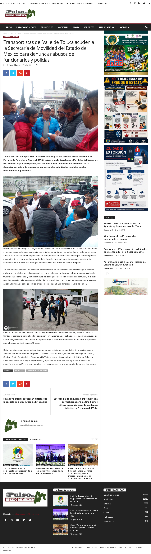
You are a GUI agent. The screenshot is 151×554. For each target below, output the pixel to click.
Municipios (47, 27)
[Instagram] (135, 3)
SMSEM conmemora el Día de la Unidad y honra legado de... (84, 513)
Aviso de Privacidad (108, 547)
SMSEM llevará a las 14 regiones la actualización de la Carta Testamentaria (17, 471)
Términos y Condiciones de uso (84, 547)
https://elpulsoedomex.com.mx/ (31, 425)
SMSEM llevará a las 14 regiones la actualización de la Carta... (83, 499)
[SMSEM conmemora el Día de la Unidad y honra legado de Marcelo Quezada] (50, 455)
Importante (19, 371)
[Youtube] (148, 3)
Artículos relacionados (16, 440)
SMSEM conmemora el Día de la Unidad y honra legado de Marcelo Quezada (49, 471)
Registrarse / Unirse (40, 4)
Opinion (124, 27)
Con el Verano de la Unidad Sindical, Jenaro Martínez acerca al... (83, 528)
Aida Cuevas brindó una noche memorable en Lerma (120, 237)
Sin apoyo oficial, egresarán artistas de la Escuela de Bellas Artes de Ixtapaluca (25, 400)
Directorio (57, 4)
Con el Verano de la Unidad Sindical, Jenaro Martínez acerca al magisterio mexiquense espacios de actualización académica (81, 473)
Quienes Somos (125, 547)
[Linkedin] (139, 3)
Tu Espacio (101, 4)
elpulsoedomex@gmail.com (27, 514)
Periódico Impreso (85, 4)
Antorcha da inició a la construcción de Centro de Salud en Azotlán (125, 263)
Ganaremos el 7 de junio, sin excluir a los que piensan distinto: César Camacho (125, 250)
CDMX (76, 27)
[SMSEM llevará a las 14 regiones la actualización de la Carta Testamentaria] (18, 455)
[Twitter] (144, 3)
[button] (146, 27)
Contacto (69, 4)
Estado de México (26, 27)
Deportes (88, 27)
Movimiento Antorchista (37, 371)
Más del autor (36, 440)
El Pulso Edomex (13, 65)
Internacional (107, 27)
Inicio (9, 27)
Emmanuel (108, 230)
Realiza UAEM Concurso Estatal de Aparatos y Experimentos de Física (122, 225)
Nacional (63, 27)
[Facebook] (130, 3)
